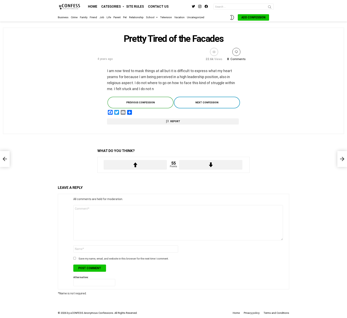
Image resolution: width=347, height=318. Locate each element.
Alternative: (81, 277)
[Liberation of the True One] (342, 159)
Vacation (179, 17)
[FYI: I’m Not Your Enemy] (5, 159)
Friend (93, 17)
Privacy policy (251, 312)
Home (92, 6)
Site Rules (135, 6)
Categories (111, 6)
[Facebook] (110, 112)
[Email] (123, 112)
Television (166, 17)
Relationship (136, 17)
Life (109, 17)
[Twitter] (116, 112)
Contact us (158, 6)
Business (63, 17)
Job (101, 17)
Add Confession (253, 17)
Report (175, 121)
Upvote (135, 165)
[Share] (129, 112)
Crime (74, 17)
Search (270, 8)
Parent (117, 17)
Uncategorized (195, 17)
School (150, 17)
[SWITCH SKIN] (232, 17)
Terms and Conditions (276, 312)
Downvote (210, 165)
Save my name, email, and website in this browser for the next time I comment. (124, 258)
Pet (125, 17)
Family (83, 17)
